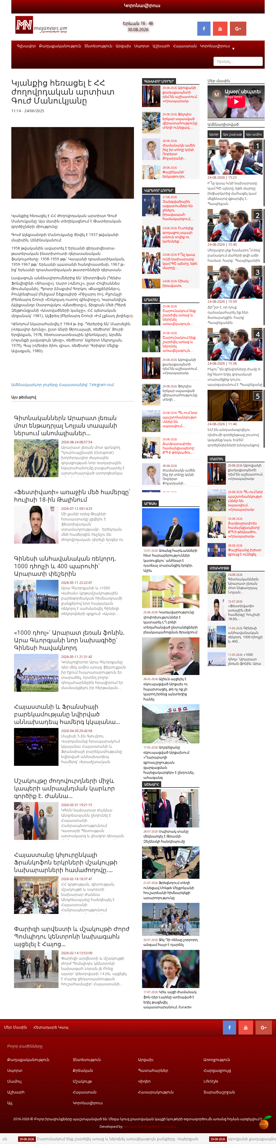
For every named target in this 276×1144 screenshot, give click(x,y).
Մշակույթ (219, 568)
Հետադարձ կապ (50, 1027)
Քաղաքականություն (60, 45)
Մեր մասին (15, 1027)
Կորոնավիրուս (142, 5)
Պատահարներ (153, 1070)
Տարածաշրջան (219, 1092)
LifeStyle (210, 1081)
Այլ (9, 1102)
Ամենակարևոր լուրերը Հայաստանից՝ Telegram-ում (62, 384)
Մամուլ (216, 459)
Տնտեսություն (98, 45)
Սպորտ (141, 45)
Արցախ (123, 45)
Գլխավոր (26, 45)
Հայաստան (185, 45)
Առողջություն (216, 1059)
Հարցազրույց (217, 1070)
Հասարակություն (156, 1092)
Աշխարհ (161, 45)
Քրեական (83, 1070)
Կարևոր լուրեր (158, 190)
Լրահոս (151, 299)
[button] (129, 121)
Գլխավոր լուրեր (159, 81)
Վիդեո (144, 1081)
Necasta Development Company (149, 1126)
